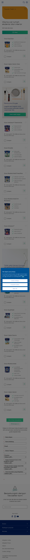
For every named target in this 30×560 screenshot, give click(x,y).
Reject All (15, 288)
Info (23, 276)
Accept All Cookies (15, 284)
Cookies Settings (15, 280)
